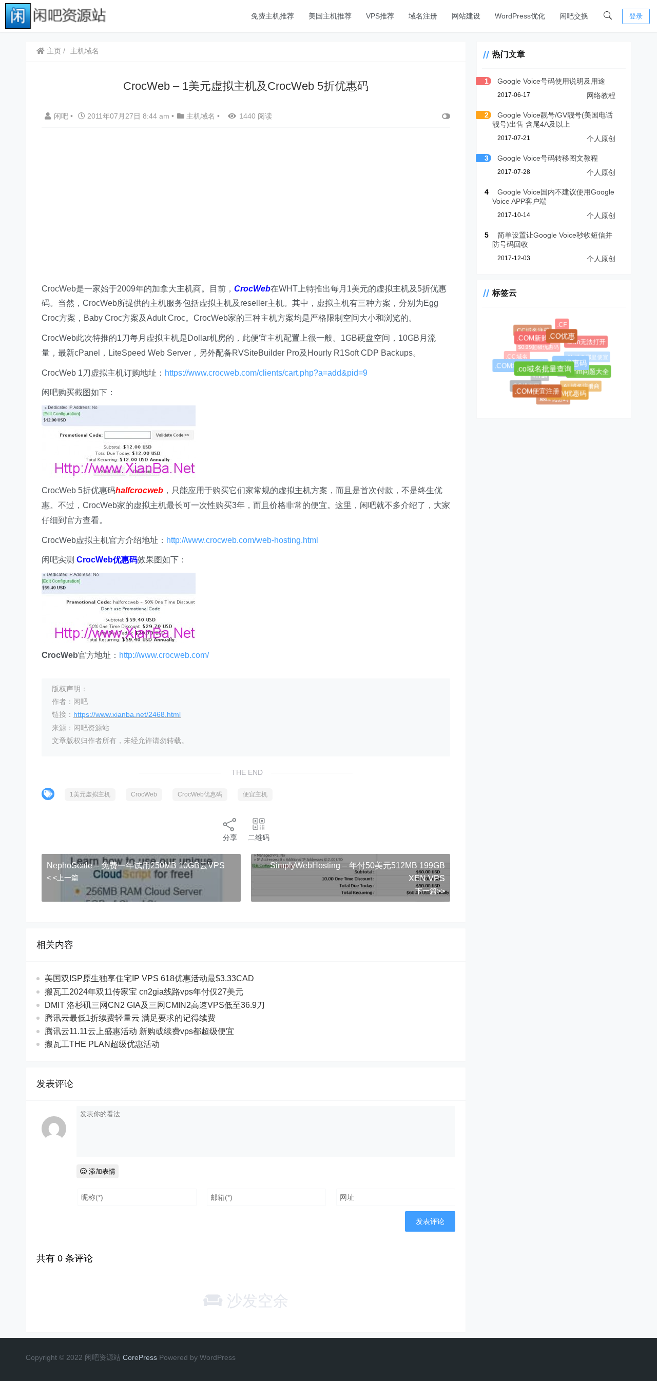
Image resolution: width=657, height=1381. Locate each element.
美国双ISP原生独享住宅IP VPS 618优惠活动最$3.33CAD (149, 978)
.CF (562, 324)
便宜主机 (255, 794)
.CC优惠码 (524, 384)
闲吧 (62, 116)
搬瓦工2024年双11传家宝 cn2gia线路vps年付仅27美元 (144, 991)
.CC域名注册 (532, 330)
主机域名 (84, 51)
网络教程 (601, 95)
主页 (53, 51)
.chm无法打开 (586, 342)
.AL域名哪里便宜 (584, 355)
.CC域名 (516, 356)
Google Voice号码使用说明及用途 (551, 81)
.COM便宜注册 (539, 393)
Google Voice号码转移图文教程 (547, 158)
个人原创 (601, 138)
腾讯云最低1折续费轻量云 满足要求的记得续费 (130, 1018)
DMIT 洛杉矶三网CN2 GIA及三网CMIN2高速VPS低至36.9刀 (155, 1005)
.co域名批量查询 (548, 373)
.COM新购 (535, 341)
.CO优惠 (565, 340)
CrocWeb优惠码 (200, 794)
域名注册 (423, 16)
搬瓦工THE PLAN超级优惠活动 (102, 1044)
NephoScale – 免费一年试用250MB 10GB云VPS (136, 865)
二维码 (258, 837)
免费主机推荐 (272, 16)
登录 (636, 16)
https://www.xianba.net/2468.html (127, 714)
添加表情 (101, 1171)
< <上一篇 (63, 877)
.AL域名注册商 (579, 384)
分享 (230, 837)
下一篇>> (430, 891)
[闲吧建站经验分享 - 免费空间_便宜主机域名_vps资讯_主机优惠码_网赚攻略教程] (56, 15)
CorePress (140, 1357)
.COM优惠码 (569, 395)
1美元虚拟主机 (90, 794)
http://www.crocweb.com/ (164, 655)
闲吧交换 (573, 16)
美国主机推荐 (330, 16)
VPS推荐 (380, 16)
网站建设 (466, 16)
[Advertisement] (246, 210)
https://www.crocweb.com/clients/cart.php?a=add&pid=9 (266, 372)
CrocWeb (144, 794)
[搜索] (608, 16)
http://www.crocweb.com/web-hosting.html (242, 540)
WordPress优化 (520, 16)
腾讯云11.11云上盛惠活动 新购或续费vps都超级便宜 (139, 1031)
